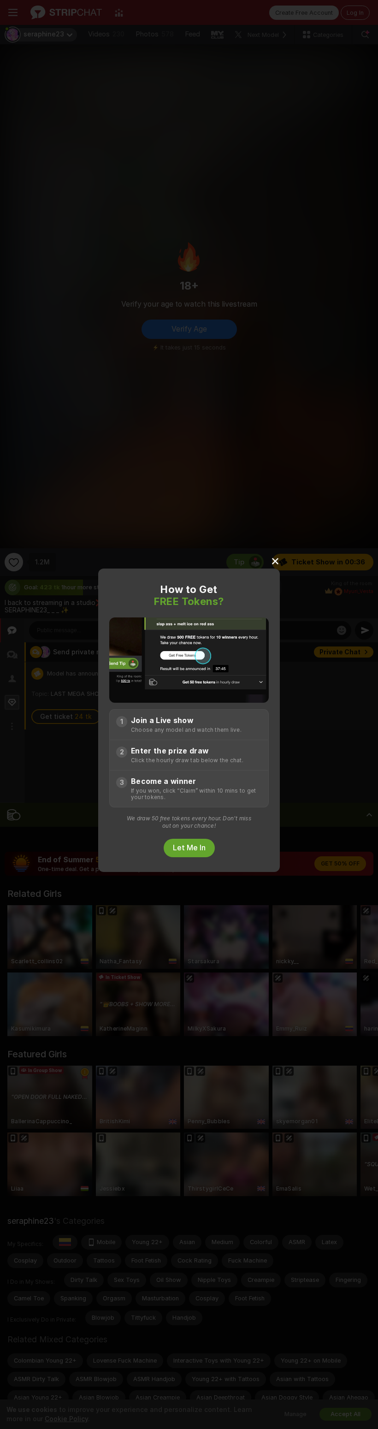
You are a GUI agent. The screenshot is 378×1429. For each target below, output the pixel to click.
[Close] (275, 561)
